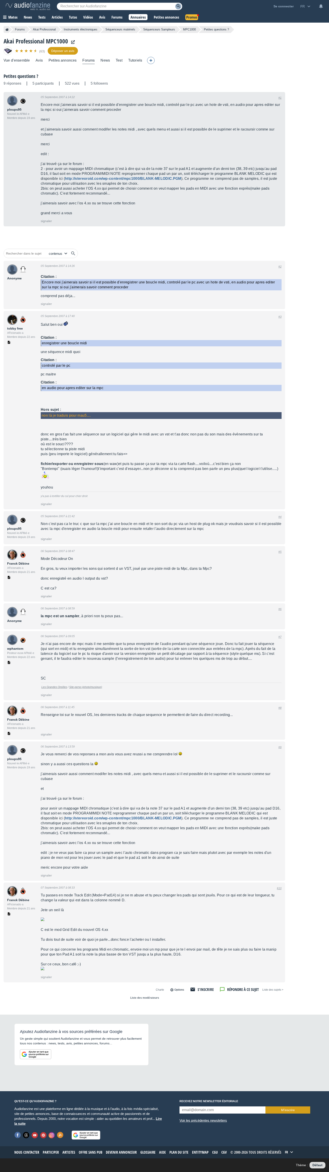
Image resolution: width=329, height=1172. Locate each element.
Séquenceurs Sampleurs (159, 29)
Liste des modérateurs (144, 997)
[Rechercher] (73, 253)
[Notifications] (321, 6)
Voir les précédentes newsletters (203, 1120)
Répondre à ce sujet (243, 989)
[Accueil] (7, 29)
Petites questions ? (21, 76)
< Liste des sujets (272, 989)
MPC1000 (189, 29)
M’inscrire (288, 1110)
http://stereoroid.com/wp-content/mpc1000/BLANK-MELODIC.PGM (123, 178)
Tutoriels (135, 60)
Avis (39, 60)
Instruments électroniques (80, 29)
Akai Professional (44, 29)
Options (179, 989)
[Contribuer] (151, 60)
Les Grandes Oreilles (54, 687)
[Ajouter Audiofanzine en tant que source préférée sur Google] (35, 1054)
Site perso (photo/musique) (85, 687)
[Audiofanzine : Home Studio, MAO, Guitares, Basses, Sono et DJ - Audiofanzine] (27, 6)
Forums (20, 29)
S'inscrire (206, 989)
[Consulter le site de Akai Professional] (72, 42)
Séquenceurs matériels (120, 29)
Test (119, 60)
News (105, 60)
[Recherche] (178, 6)
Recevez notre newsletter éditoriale (208, 1101)
